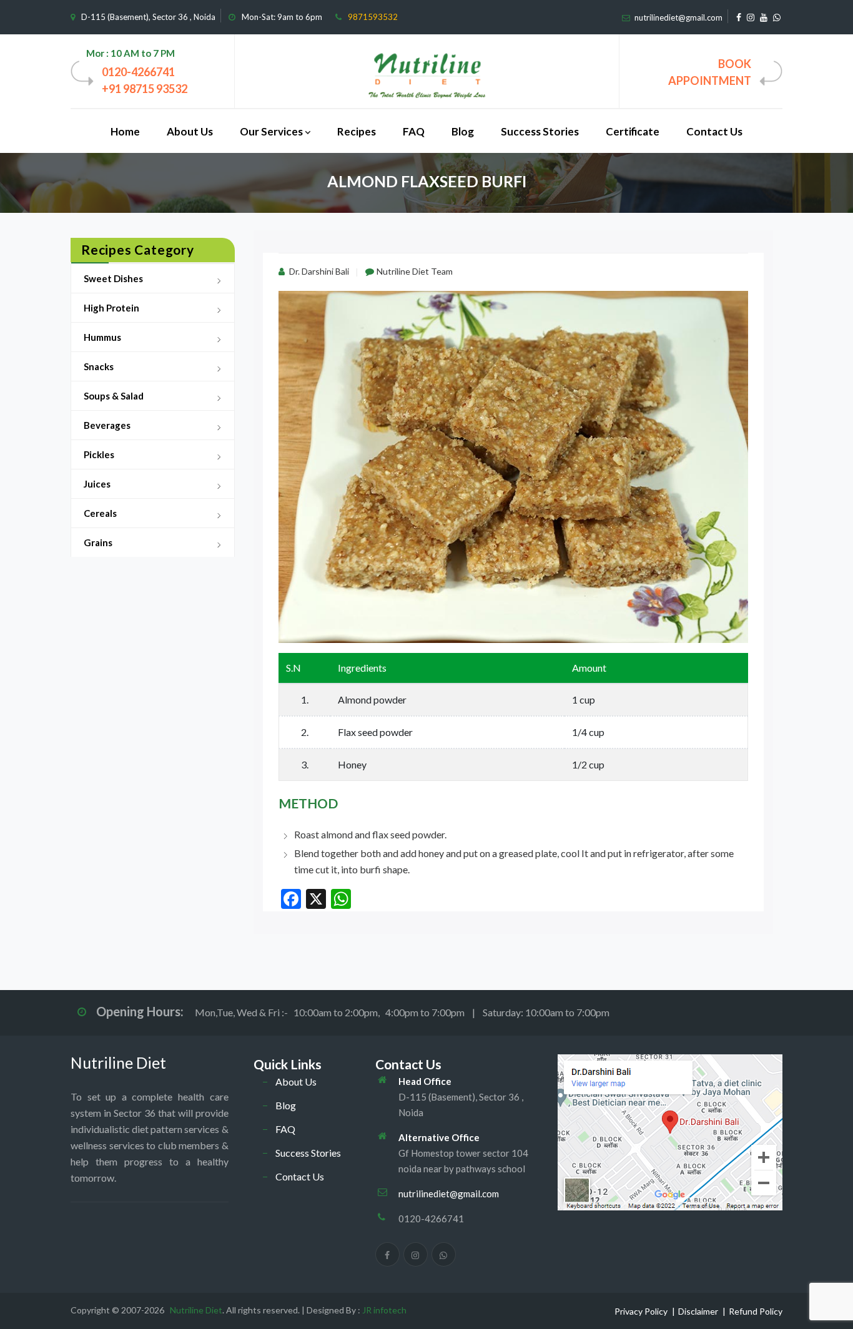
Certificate (632, 131)
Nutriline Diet (118, 1062)
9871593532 (373, 17)
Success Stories (540, 131)
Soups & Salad (114, 395)
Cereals (100, 513)
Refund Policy (755, 1311)
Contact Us (714, 131)
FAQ (414, 131)
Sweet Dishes (113, 278)
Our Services (271, 131)
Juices (97, 483)
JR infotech (384, 1310)
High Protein (111, 307)
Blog (462, 131)
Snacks (99, 366)
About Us (190, 131)
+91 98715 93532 (144, 89)
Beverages (107, 425)
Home (125, 131)
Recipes (356, 131)
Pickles (99, 454)
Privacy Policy (641, 1311)
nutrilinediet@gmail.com (678, 17)
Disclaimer (698, 1311)
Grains (98, 542)
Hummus (102, 337)
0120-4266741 (138, 72)
